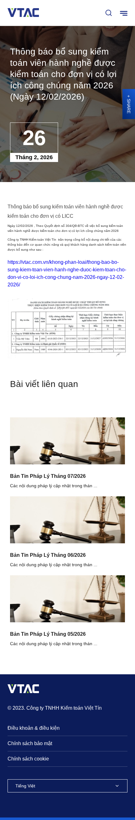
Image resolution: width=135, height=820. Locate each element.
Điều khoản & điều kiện (34, 728)
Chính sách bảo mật (30, 743)
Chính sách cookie (28, 758)
